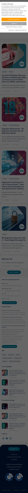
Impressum (11, 30)
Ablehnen (14, 23)
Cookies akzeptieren (14, 19)
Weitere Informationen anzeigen (14, 27)
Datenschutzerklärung (21, 30)
